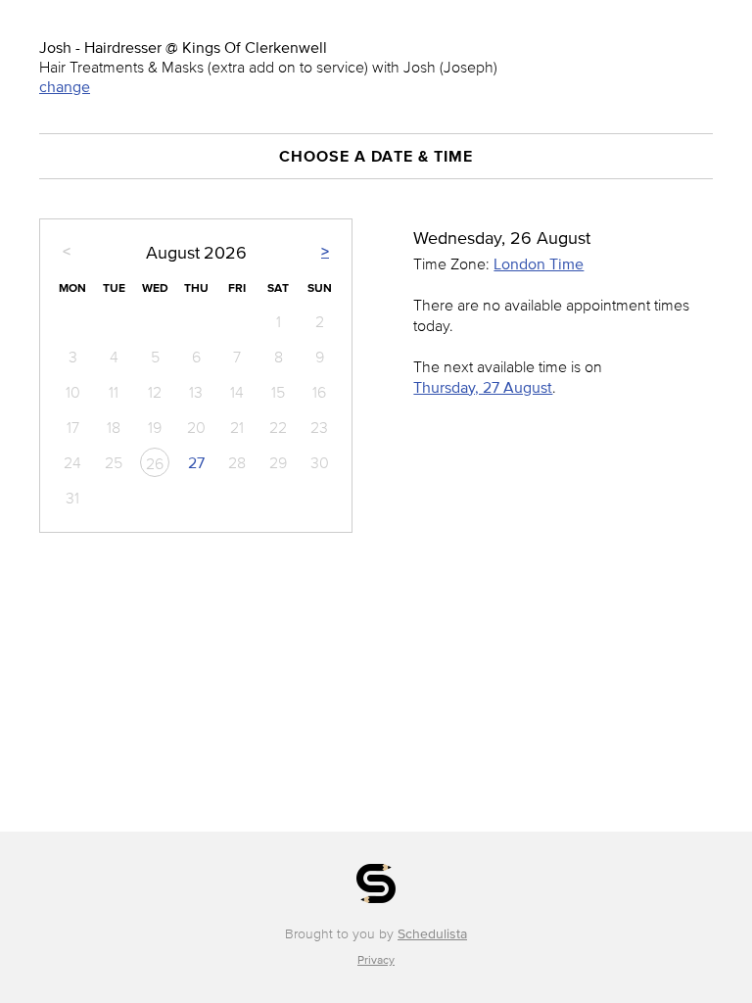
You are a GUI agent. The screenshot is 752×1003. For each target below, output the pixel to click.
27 (196, 462)
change (64, 86)
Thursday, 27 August (482, 387)
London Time (539, 263)
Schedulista (432, 934)
